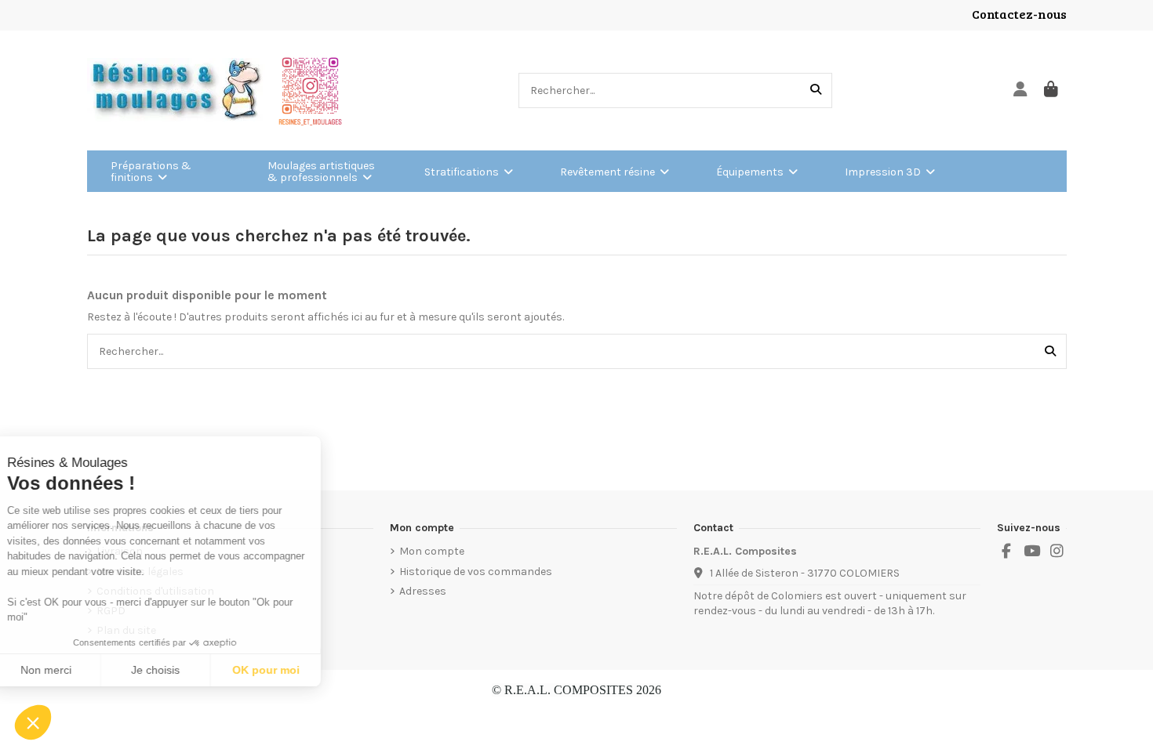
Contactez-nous (1019, 13)
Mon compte (431, 551)
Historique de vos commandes (475, 571)
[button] (33, 722)
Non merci (70, 670)
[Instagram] (1057, 551)
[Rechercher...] (815, 90)
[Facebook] (1006, 551)
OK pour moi (290, 670)
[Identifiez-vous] (1021, 90)
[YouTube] (1031, 551)
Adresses (422, 591)
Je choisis (180, 670)
